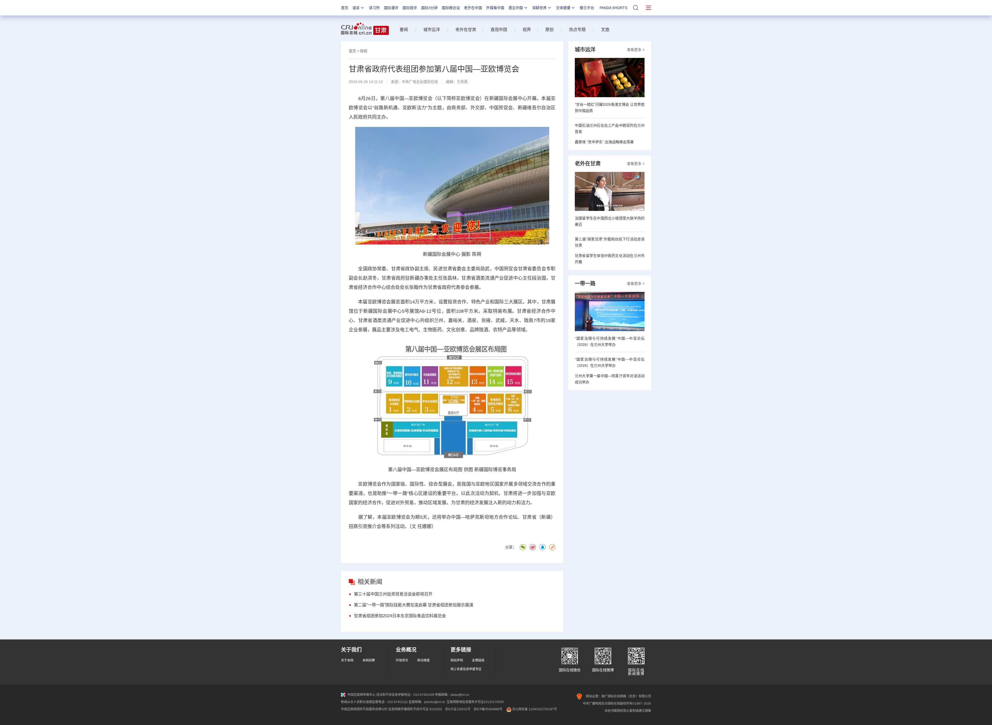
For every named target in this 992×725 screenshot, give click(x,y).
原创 (549, 29)
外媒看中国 (495, 8)
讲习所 (374, 8)
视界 (527, 29)
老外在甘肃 (466, 29)
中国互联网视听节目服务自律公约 (364, 709)
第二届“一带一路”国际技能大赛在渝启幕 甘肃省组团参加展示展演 (413, 605)
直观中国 (499, 29)
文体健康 (563, 8)
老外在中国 (473, 8)
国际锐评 (409, 8)
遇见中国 (515, 8)
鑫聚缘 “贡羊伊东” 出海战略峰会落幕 (604, 142)
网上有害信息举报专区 (466, 669)
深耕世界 (539, 8)
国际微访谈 (451, 8)
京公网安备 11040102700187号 (534, 709)
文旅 (605, 29)
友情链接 (478, 660)
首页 (344, 8)
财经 (363, 51)
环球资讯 (402, 660)
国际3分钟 (429, 8)
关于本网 (347, 660)
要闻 (404, 29)
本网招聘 (368, 660)
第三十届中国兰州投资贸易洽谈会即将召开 (393, 594)
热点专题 (577, 29)
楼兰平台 (587, 8)
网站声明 (457, 660)
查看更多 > (636, 50)
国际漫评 (391, 8)
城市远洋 (431, 29)
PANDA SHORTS (613, 8)
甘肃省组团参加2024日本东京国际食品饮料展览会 (400, 616)
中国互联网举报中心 (361, 695)
